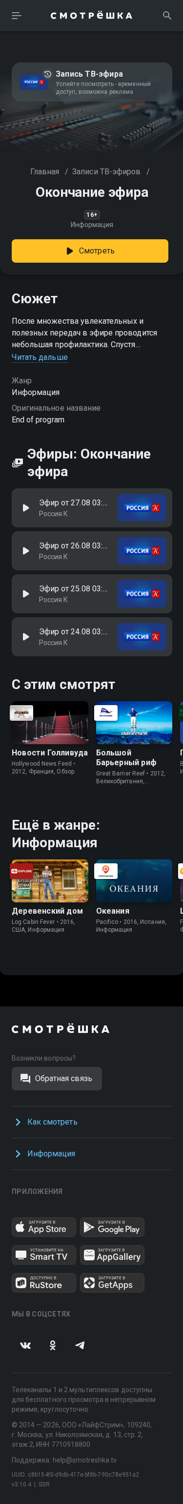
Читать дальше (40, 357)
